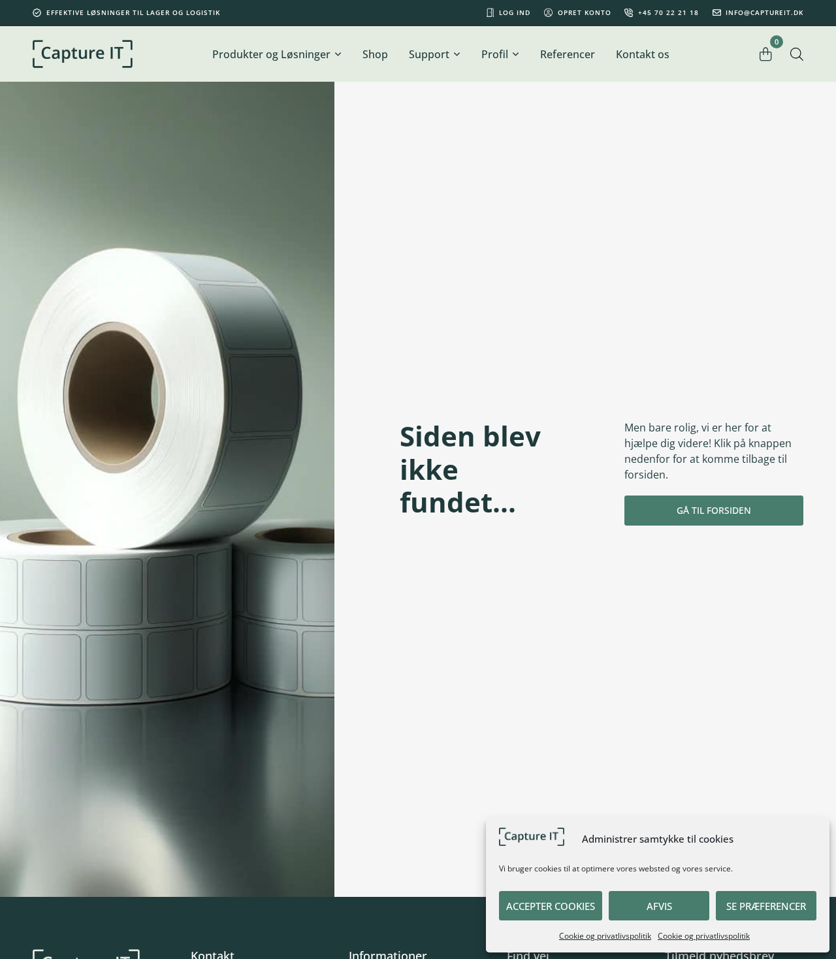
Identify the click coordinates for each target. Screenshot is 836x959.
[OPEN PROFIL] (515, 54)
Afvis (659, 906)
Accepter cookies (550, 906)
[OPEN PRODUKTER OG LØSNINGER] (338, 54)
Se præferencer (766, 906)
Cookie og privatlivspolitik (605, 935)
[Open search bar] (796, 54)
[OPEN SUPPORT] (456, 54)
